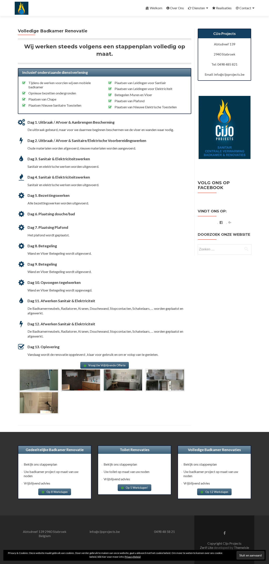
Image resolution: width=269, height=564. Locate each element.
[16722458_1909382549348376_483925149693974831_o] (81, 380)
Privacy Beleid (133, 556)
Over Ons (177, 8)
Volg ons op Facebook (214, 185)
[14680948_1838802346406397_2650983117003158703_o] (39, 402)
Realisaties (224, 8)
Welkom (156, 8)
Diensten (198, 8)
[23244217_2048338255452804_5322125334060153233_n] (165, 380)
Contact (245, 8)
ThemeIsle (241, 547)
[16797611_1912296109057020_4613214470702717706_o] (123, 380)
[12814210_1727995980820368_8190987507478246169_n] (39, 380)
